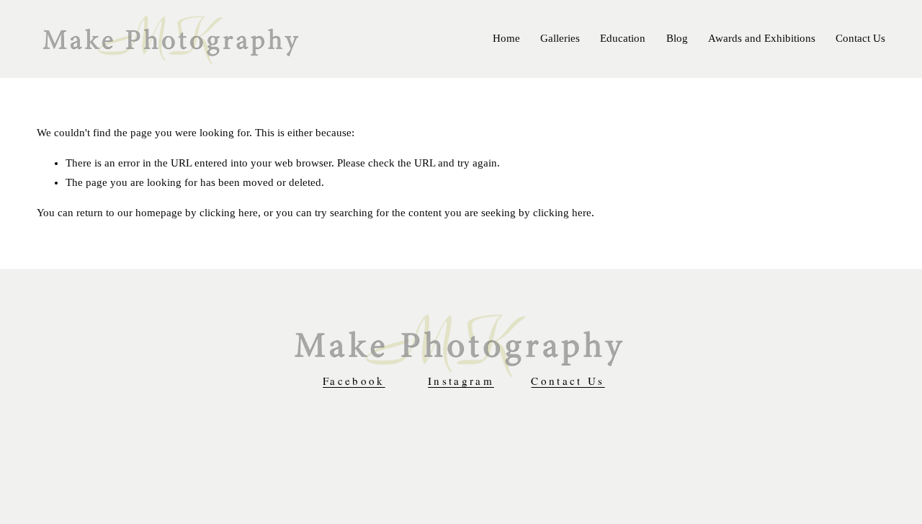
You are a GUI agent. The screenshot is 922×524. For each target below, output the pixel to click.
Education (622, 38)
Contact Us (860, 38)
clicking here (229, 212)
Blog (677, 38)
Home (506, 38)
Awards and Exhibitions (761, 38)
